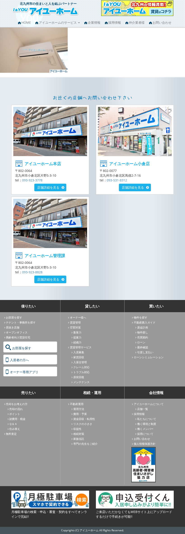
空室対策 (75, 327)
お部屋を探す (14, 317)
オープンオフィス (17, 332)
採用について (145, 434)
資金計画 (142, 327)
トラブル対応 (81, 372)
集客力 (77, 332)
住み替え (14, 429)
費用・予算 (80, 414)
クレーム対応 (81, 367)
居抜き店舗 (12, 327)
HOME (26, 22)
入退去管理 (80, 362)
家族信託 (78, 439)
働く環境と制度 (146, 424)
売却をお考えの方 (17, 404)
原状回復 (78, 377)
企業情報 (94, 22)
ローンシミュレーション (149, 357)
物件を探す (140, 317)
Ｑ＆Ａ (13, 424)
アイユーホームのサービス (58, 22)
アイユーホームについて (149, 404)
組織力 (77, 342)
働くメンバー (145, 429)
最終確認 (142, 347)
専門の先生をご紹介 (85, 444)
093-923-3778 (32, 180)
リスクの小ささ (82, 424)
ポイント (14, 414)
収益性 (77, 429)
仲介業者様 (137, 22)
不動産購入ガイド (144, 322)
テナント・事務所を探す (21, 322)
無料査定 (11, 434)
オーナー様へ (78, 317)
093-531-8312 (117, 180)
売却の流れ (16, 409)
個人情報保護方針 (144, 444)
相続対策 (78, 434)
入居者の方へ (19, 360)
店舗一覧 (142, 409)
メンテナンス (81, 382)
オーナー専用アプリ (24, 372)
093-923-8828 (32, 272)
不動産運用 (76, 404)
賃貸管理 (75, 322)
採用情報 (114, 22)
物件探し (142, 332)
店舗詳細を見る (48, 187)
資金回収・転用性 (84, 419)
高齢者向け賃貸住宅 (18, 337)
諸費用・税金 (17, 419)
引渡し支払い (145, 352)
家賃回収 (78, 357)
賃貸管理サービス (81, 347)
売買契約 (142, 337)
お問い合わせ (162, 22)
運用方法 (78, 409)
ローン (141, 342)
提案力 (77, 337)
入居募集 (78, 352)
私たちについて (146, 419)
